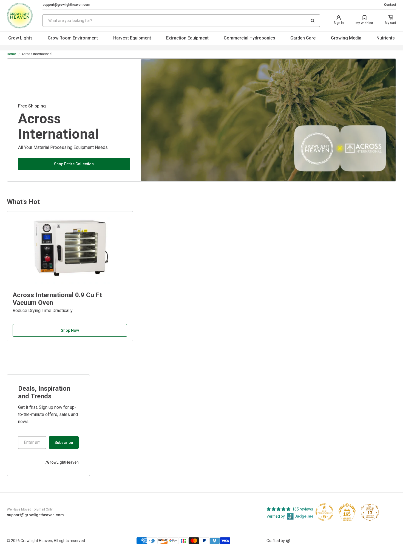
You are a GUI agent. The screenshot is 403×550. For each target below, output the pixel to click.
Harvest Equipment (132, 38)
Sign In (339, 23)
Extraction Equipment (187, 38)
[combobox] (181, 20)
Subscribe (64, 442)
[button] (312, 20)
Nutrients (385, 38)
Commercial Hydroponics (249, 38)
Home (11, 54)
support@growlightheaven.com (66, 5)
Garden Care (303, 38)
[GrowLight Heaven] (24, 15)
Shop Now (70, 330)
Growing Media (346, 38)
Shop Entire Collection (74, 164)
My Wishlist (364, 23)
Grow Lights (20, 38)
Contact (390, 5)
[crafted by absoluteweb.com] (288, 541)
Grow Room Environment (73, 38)
